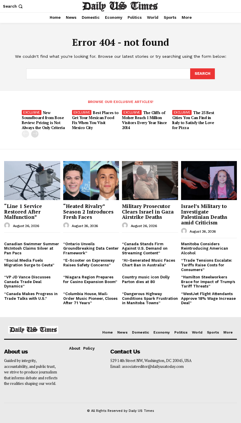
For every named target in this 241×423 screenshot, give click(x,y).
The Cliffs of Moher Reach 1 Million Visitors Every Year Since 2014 (144, 120)
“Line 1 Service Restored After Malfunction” (23, 211)
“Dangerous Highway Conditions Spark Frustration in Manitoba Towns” (150, 298)
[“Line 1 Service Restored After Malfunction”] (32, 180)
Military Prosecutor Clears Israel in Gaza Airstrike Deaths (148, 211)
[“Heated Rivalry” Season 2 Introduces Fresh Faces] (91, 180)
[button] (13, 6)
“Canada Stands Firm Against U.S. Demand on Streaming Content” (145, 248)
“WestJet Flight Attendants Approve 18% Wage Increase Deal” (208, 298)
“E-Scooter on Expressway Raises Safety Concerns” (89, 262)
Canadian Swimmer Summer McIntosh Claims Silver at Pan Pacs (31, 248)
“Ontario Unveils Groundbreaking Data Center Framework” (91, 248)
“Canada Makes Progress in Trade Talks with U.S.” (31, 296)
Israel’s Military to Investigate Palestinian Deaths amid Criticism (204, 214)
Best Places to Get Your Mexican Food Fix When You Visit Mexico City (95, 120)
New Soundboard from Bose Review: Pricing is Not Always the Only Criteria (43, 120)
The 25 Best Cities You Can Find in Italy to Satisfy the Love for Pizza (193, 120)
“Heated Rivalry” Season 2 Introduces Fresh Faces (88, 211)
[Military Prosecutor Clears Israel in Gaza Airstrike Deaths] (150, 180)
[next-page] (35, 134)
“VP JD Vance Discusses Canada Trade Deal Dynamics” (27, 281)
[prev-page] (25, 134)
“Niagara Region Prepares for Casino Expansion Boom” (90, 279)
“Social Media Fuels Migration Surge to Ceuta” (29, 262)
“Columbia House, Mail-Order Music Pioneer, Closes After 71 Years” (90, 298)
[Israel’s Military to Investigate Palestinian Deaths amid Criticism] (209, 180)
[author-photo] (8, 225)
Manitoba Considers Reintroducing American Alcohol (204, 248)
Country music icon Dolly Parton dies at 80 (146, 279)
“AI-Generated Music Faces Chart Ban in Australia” (148, 262)
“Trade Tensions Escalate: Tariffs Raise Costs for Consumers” (206, 265)
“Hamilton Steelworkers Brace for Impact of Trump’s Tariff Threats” (208, 281)
